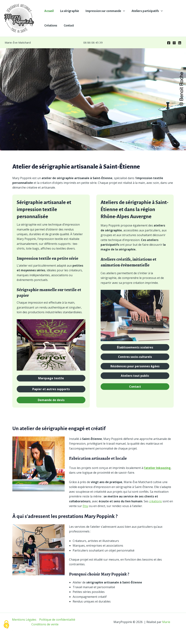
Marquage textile (51, 378)
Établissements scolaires (135, 347)
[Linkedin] (179, 42)
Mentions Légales (24, 620)
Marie (166, 622)
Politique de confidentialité (57, 620)
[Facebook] (168, 42)
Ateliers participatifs (145, 11)
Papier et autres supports (51, 389)
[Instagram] (174, 42)
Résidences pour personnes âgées (134, 366)
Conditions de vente (44, 624)
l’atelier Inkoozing (157, 468)
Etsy (85, 506)
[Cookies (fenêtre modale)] (6, 624)
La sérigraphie (69, 11)
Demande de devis (51, 400)
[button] (123, 11)
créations (155, 501)
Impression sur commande (103, 11)
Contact (69, 25)
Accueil (49, 11)
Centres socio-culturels (135, 357)
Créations (50, 25)
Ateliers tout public (135, 376)
